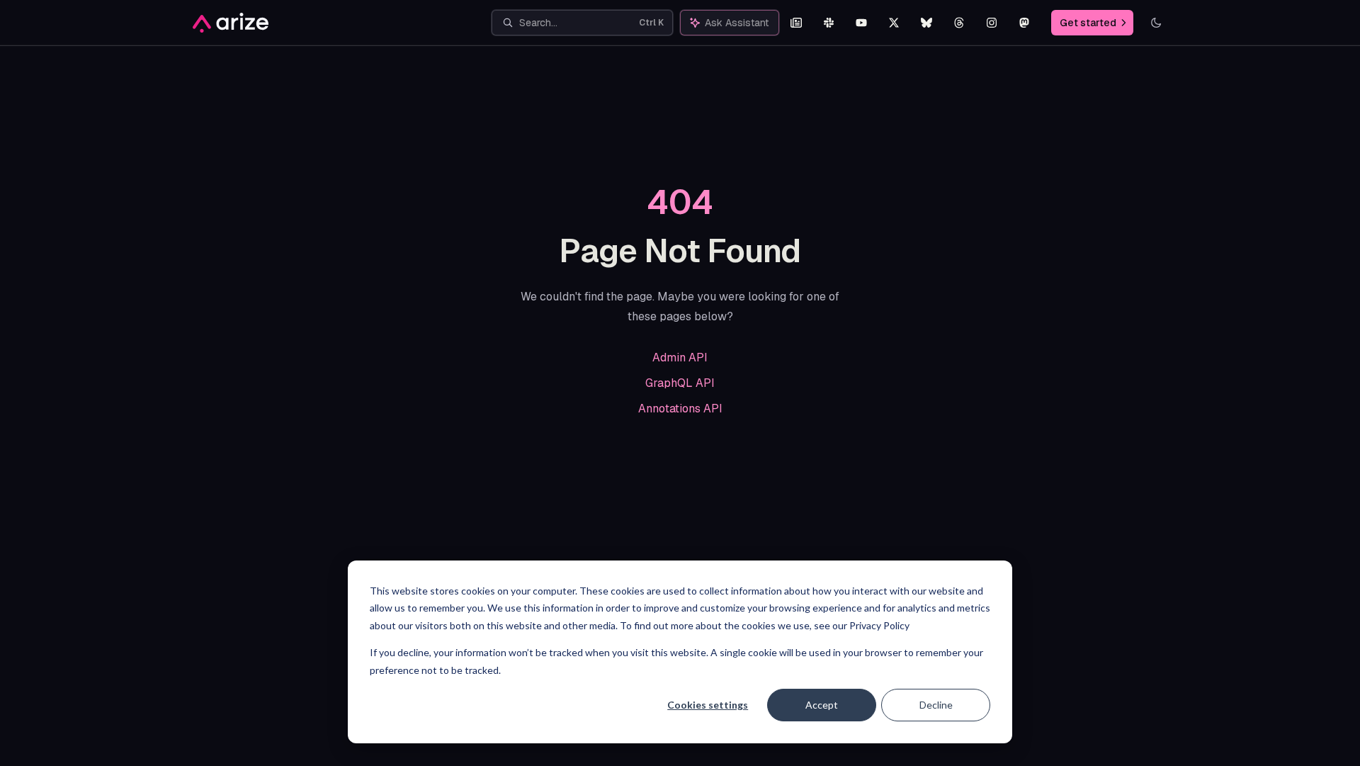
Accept (821, 705)
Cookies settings (707, 705)
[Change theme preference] (1156, 22)
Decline (936, 705)
